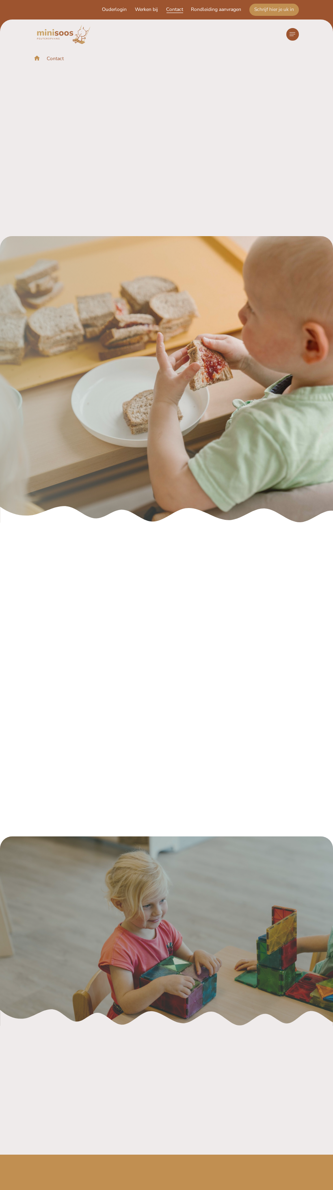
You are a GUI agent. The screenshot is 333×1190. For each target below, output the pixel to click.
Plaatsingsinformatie (219, 1181)
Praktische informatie (131, 1137)
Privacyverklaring (148, 1181)
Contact (174, 9)
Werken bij (146, 9)
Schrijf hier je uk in (274, 9)
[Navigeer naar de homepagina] (63, 34)
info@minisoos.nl (178, 209)
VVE (110, 1082)
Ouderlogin (114, 9)
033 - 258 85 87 (177, 219)
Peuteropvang (122, 1068)
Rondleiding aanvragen (216, 9)
